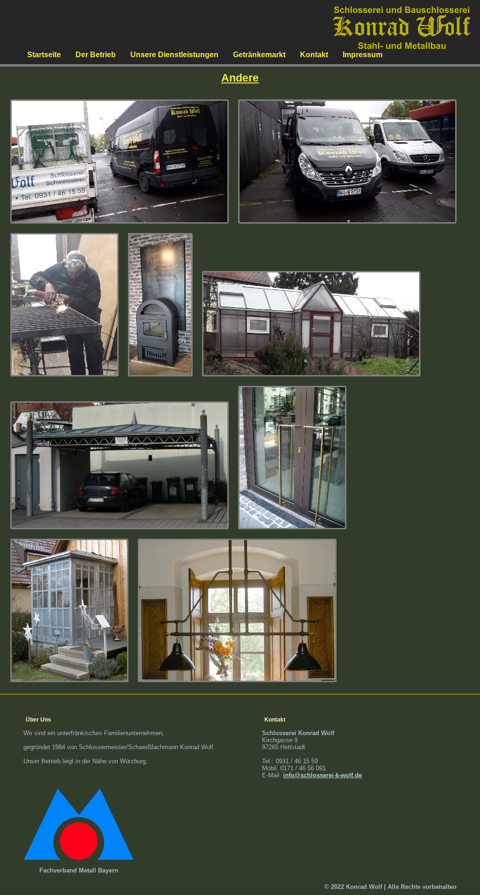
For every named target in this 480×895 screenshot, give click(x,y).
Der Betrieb (95, 55)
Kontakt (314, 55)
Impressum (362, 55)
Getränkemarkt (259, 55)
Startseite (44, 55)
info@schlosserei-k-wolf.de (322, 775)
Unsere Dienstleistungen (174, 55)
